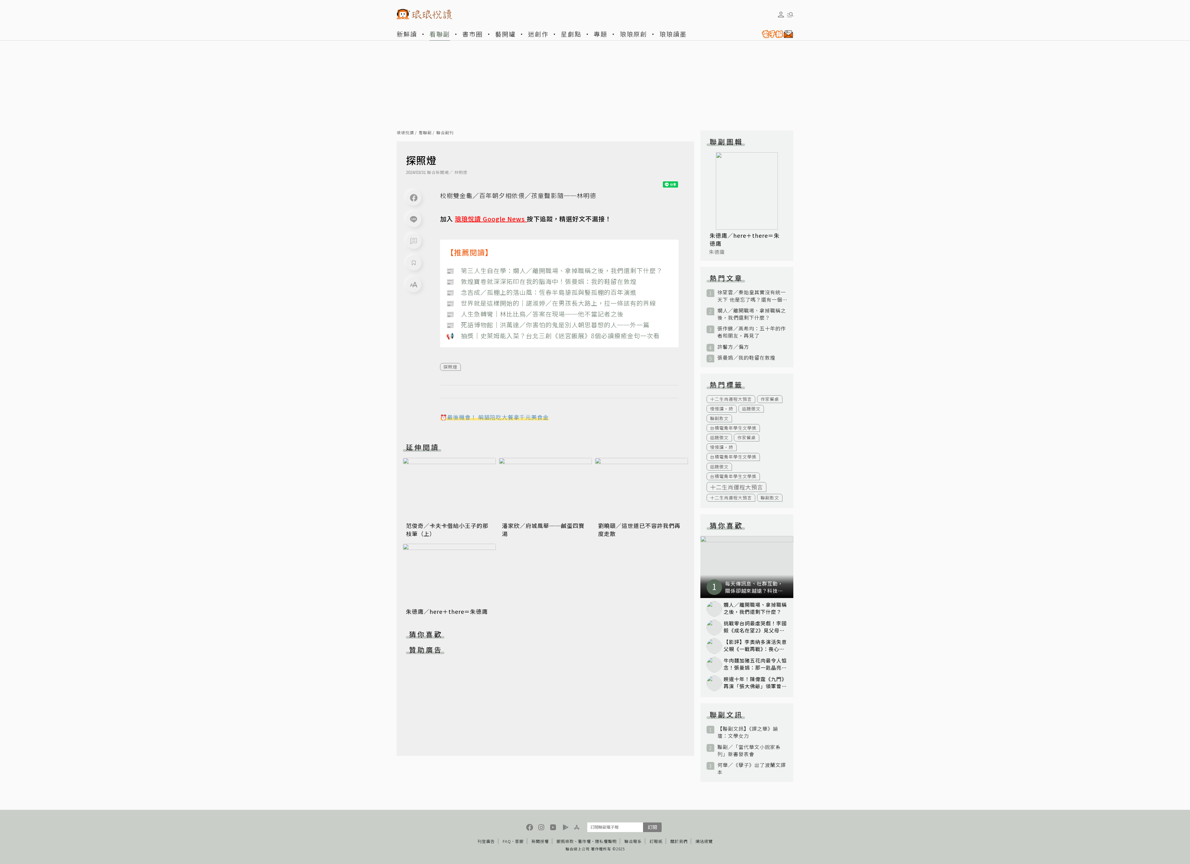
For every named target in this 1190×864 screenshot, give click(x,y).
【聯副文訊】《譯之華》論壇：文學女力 (747, 732)
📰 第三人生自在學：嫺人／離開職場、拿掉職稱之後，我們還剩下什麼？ (554, 270)
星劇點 (571, 33)
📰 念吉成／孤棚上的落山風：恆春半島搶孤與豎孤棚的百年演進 (541, 292)
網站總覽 (704, 841)
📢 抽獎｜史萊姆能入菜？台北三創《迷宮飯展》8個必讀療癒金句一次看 (553, 335)
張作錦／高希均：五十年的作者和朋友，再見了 (751, 332)
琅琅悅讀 (405, 133)
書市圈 (472, 33)
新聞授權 (540, 841)
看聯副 (440, 33)
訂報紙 (656, 841)
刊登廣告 (486, 841)
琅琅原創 (633, 33)
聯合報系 (633, 841)
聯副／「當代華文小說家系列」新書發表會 (749, 750)
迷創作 (538, 33)
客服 (519, 841)
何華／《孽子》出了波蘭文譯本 (751, 768)
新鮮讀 (407, 33)
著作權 (584, 841)
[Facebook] (413, 198)
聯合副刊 (445, 133)
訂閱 (652, 827)
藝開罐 (505, 33)
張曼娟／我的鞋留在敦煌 (746, 357)
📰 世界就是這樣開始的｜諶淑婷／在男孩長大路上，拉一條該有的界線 (551, 303)
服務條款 (565, 841)
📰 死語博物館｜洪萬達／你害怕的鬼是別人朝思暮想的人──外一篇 (548, 324)
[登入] (781, 14)
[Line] (413, 219)
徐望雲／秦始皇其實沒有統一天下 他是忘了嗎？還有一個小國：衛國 (751, 296)
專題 (600, 33)
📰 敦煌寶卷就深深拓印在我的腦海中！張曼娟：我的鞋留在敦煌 (541, 281)
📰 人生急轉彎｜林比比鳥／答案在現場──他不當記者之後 (535, 313)
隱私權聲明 (606, 841)
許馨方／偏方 (733, 346)
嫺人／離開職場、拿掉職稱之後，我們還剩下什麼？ (751, 314)
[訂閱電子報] (775, 34)
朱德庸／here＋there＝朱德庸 (447, 611)
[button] (413, 241)
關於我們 (679, 841)
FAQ (507, 841)
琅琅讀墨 (673, 33)
